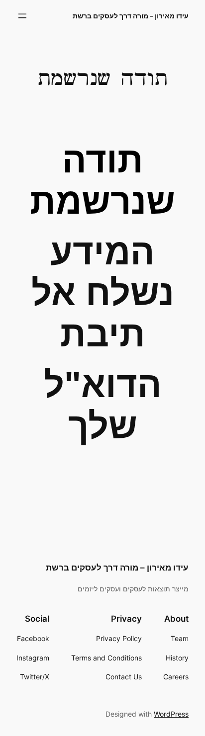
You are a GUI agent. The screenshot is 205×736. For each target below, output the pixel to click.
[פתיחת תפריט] (22, 16)
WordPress (171, 714)
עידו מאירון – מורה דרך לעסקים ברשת (131, 15)
